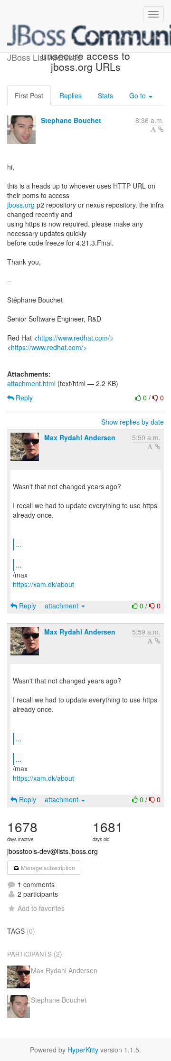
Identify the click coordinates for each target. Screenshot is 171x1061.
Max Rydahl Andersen (79, 437)
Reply (23, 397)
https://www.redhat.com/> (76, 337)
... (18, 544)
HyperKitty (82, 1049)
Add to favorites (41, 908)
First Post (29, 95)
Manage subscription (47, 867)
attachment (62, 605)
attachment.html (31, 383)
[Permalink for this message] (161, 129)
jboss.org (21, 204)
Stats (105, 95)
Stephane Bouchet (71, 120)
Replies (70, 95)
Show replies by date (132, 421)
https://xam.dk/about (43, 584)
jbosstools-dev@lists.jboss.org (52, 851)
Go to (138, 95)
